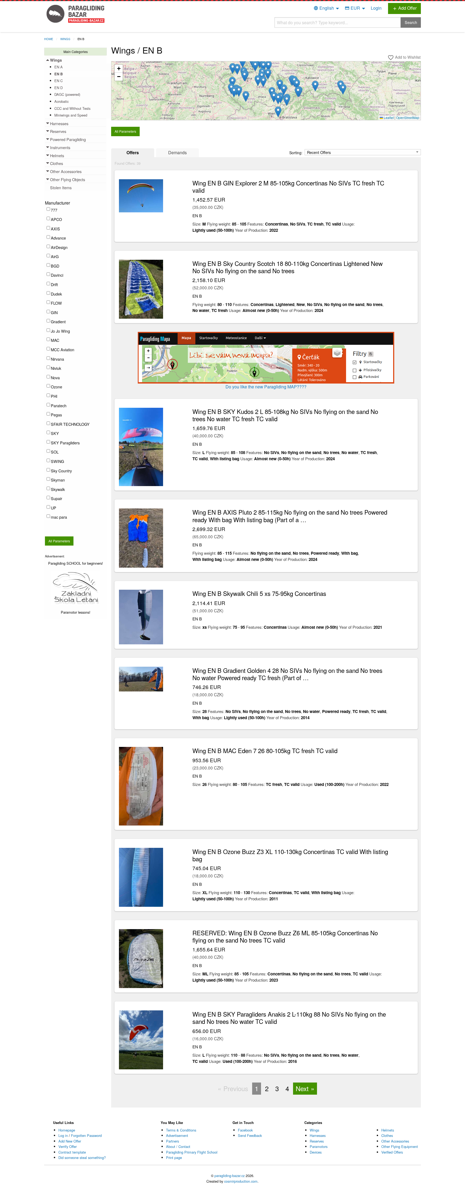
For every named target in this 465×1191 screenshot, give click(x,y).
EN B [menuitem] (58, 73)
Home (48, 39)
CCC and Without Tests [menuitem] (72, 108)
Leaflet (388, 117)
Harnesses (318, 1135)
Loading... (268, 92)
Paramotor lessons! (75, 612)
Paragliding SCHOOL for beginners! (75, 563)
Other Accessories (395, 1141)
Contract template (72, 1152)
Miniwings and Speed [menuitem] (70, 115)
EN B (81, 39)
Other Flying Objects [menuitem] (67, 179)
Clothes (387, 1135)
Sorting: (296, 152)
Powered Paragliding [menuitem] (68, 139)
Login (376, 8)
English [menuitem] (323, 8)
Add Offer (404, 8)
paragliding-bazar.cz (229, 1175)
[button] (283, 89)
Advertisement (177, 1135)
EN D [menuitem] (58, 87)
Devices (316, 1152)
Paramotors (318, 1146)
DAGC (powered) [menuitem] (67, 94)
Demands (177, 152)
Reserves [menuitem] (58, 131)
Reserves (317, 1141)
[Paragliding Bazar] (76, 13)
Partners (172, 1141)
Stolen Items (61, 187)
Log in (63, 1135)
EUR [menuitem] (352, 8)
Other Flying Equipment (399, 1146)
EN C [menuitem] (58, 80)
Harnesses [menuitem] (59, 123)
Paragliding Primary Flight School (191, 1152)
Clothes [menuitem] (56, 163)
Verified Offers (392, 1152)
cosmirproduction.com (241, 1181)
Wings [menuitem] (56, 60)
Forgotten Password (86, 1135)
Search (411, 22)
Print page (174, 1157)
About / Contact (178, 1146)
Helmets (387, 1130)
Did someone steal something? (82, 1157)
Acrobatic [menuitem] (61, 101)
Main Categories (76, 51)
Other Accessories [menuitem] (66, 171)
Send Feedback (250, 1135)
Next (302, 1088)
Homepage (66, 1130)
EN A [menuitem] (58, 66)
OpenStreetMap (407, 117)
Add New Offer (69, 1141)
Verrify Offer (67, 1146)
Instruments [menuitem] (60, 147)
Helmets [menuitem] (57, 155)
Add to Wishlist (404, 57)
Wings (65, 39)
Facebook (245, 1130)
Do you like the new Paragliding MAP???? (266, 387)
